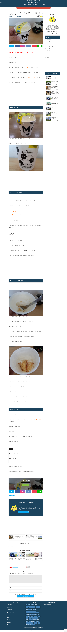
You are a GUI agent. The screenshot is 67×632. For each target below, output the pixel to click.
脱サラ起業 (24, 4)
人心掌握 (31, 614)
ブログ (31, 609)
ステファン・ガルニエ (32, 607)
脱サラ (34, 621)
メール (10, 587)
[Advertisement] (26, 94)
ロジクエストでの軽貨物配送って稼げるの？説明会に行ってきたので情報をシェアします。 (54, 77)
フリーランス (27, 609)
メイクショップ (33, 611)
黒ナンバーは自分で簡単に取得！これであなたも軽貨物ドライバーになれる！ (54, 98)
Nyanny (29, 604)
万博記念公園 (27, 614)
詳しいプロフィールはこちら (24, 511)
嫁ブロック (35, 616)
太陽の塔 (32, 616)
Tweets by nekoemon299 (47, 604)
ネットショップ (38, 607)
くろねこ (36, 604)
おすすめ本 (49, 48)
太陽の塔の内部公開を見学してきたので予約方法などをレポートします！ (54, 118)
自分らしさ (37, 621)
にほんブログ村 (15, 567)
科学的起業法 (31, 621)
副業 (38, 614)
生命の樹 (38, 619)
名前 (10, 584)
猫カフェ (48, 55)
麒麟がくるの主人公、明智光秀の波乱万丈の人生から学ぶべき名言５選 (54, 113)
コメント (10, 574)
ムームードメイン (28, 611)
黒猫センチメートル (32, 624)
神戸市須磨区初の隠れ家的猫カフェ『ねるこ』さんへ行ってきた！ (54, 87)
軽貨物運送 (29, 4)
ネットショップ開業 (41, 4)
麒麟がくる (27, 624)
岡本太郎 (39, 616)
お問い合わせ (40, 627)
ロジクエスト (36, 612)
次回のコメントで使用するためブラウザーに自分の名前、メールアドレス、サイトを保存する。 (22, 594)
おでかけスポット (10, 619)
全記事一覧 (34, 627)
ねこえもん (38, 16)
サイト (10, 590)
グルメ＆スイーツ (12, 495)
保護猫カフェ (35, 614)
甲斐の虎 (27, 621)
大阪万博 (29, 616)
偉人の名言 (49, 57)
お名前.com (32, 604)
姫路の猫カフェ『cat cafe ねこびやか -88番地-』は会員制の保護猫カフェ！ (55, 92)
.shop (26, 604)
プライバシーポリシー (28, 627)
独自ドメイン (31, 619)
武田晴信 (27, 619)
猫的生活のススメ (33, 2)
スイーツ (27, 607)
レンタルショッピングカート (30, 612)
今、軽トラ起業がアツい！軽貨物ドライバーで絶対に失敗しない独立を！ (54, 103)
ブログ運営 (35, 4)
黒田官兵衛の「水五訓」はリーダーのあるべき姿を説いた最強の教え (54, 82)
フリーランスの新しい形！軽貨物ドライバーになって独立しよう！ (54, 108)
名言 (26, 616)
